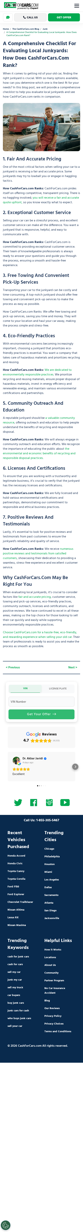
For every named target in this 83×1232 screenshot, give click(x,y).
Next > (72, 667)
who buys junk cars (19, 1018)
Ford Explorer (16, 894)
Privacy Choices (54, 1024)
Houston (49, 864)
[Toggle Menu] (76, 6)
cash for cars (15, 964)
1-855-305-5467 (47, 820)
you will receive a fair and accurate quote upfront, (41, 200)
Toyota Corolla (16, 879)
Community (51, 973)
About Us (50, 965)
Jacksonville (51, 918)
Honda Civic (15, 864)
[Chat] (8, 17)
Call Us (32, 17)
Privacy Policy (52, 1016)
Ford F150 (13, 887)
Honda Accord (16, 856)
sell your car (15, 1026)
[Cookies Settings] (5, 1225)
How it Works (52, 950)
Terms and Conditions (57, 1032)
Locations (50, 957)
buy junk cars (16, 1003)
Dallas (48, 887)
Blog (47, 1001)
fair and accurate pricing (34, 597)
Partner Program (54, 981)
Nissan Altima (16, 910)
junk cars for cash (18, 1011)
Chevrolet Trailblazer (20, 902)
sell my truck (15, 988)
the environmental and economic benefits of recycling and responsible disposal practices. (39, 453)
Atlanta (48, 903)
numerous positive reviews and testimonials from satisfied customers (38, 553)
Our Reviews (52, 1008)
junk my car (15, 980)
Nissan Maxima (17, 925)
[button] (8, 767)
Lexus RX (13, 918)
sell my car (14, 972)
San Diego (50, 911)
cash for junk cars (18, 957)
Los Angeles (51, 880)
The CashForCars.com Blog (25, 29)
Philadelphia (52, 857)
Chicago (49, 849)
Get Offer (64, 17)
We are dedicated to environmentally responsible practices (37, 372)
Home (6, 29)
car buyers (14, 995)
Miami (48, 872)
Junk (45, 29)
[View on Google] (16, 760)
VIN (25, 688)
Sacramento (51, 895)
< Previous (13, 667)
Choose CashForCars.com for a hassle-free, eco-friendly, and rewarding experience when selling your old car (40, 635)
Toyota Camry (16, 871)
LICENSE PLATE (58, 688)
